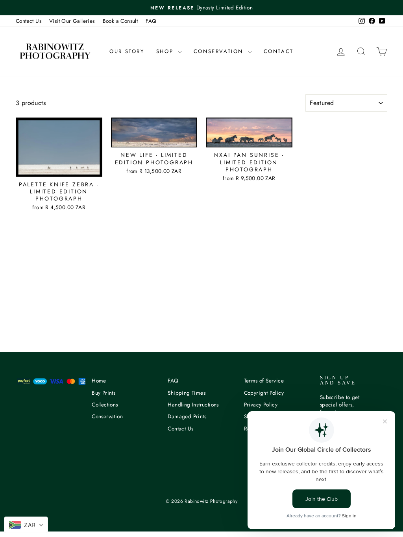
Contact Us (28, 21)
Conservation (220, 51)
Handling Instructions (193, 404)
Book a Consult (120, 21)
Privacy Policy (261, 404)
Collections (105, 404)
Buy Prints (103, 393)
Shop (166, 51)
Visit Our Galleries (72, 21)
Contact (279, 51)
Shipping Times (186, 393)
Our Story (126, 51)
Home (99, 380)
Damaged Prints (187, 416)
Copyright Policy (264, 393)
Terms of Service (264, 380)
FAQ (151, 21)
